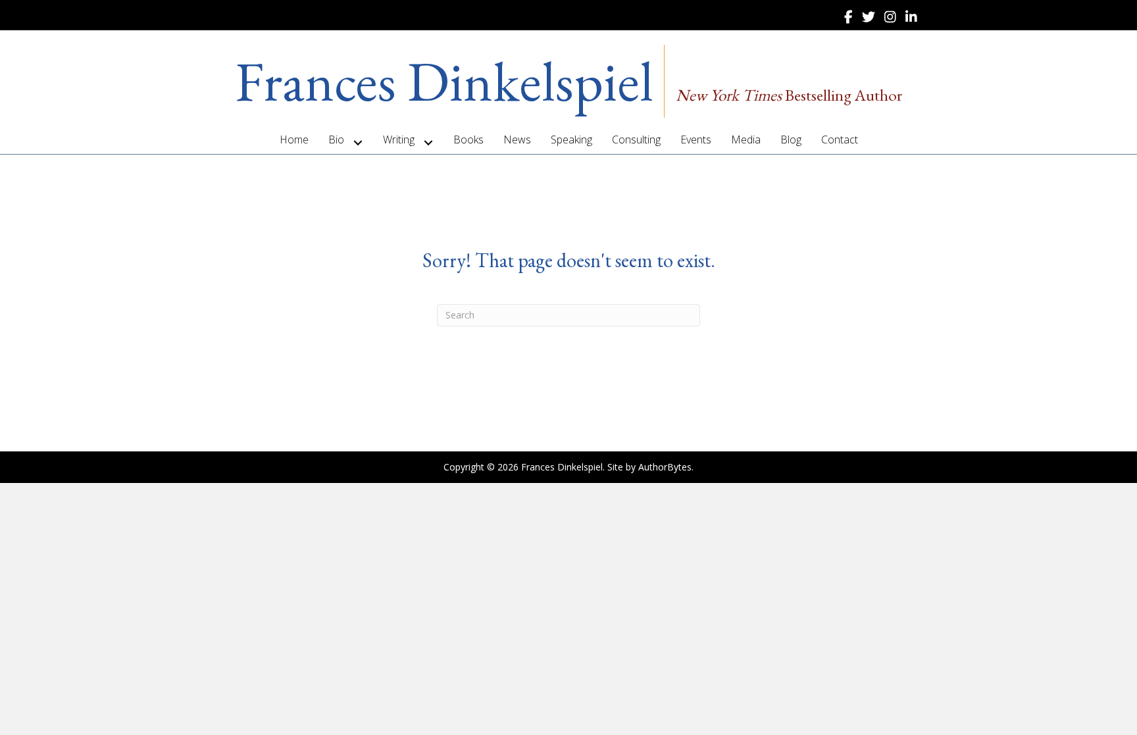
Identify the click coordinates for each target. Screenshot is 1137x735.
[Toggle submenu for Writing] (428, 142)
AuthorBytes (665, 467)
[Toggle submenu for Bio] (358, 142)
